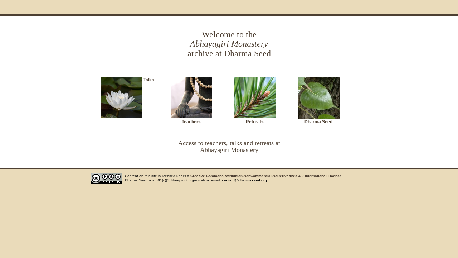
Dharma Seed (318, 121)
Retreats (255, 121)
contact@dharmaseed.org (244, 180)
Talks (148, 79)
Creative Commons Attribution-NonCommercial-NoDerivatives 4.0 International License (266, 176)
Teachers (191, 121)
